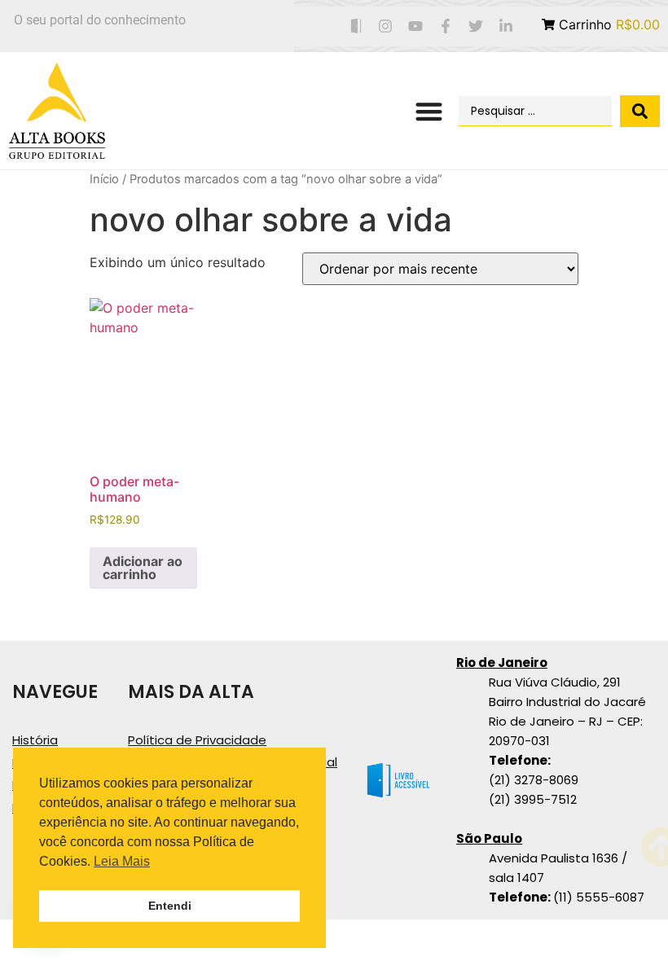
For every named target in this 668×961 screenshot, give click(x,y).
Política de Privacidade (197, 739)
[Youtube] (416, 26)
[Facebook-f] (446, 26)
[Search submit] (640, 111)
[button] (429, 111)
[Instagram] (386, 26)
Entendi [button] (169, 905)
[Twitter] (475, 26)
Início (104, 179)
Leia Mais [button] (122, 861)
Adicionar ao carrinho (142, 567)
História (35, 739)
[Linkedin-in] (505, 26)
